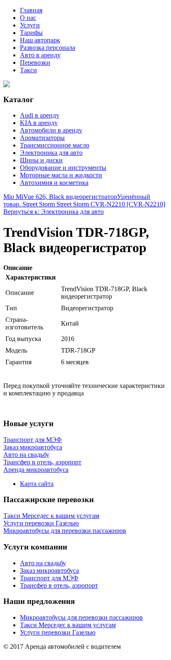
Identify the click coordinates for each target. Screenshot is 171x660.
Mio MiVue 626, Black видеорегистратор (60, 196)
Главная (31, 10)
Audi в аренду (39, 115)
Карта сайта (37, 483)
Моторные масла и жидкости (61, 175)
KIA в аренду (39, 122)
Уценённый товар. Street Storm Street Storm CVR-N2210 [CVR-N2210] (84, 200)
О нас (28, 17)
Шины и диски (41, 160)
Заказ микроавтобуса (49, 570)
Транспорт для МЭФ (49, 577)
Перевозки (35, 62)
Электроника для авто (51, 152)
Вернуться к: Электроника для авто (53, 211)
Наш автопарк (40, 40)
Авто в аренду (40, 55)
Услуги (30, 25)
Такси (28, 70)
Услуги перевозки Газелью (57, 632)
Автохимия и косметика (54, 182)
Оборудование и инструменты (63, 167)
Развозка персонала (47, 47)
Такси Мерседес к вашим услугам (68, 624)
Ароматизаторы (42, 137)
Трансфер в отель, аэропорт (59, 585)
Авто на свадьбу (43, 563)
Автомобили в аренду (51, 130)
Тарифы (31, 32)
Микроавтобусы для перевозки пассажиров (81, 617)
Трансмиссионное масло (54, 145)
